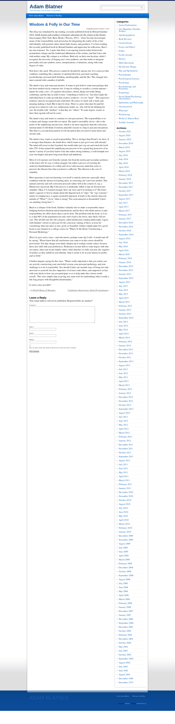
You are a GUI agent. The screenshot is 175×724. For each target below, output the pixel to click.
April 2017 (124, 206)
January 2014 (125, 345)
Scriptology (124, 92)
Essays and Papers (127, 46)
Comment (32, 305)
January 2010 (125, 531)
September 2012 (126, 408)
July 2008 (123, 583)
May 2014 (123, 329)
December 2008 (126, 567)
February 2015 (125, 305)
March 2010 (124, 523)
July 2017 (123, 202)
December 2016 (126, 222)
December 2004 (126, 638)
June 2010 (123, 511)
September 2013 (126, 361)
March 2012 (124, 432)
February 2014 (125, 341)
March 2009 (124, 559)
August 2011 (124, 460)
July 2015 (123, 286)
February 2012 (125, 436)
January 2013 (125, 393)
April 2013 (124, 381)
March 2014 (124, 337)
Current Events (125, 42)
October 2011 (125, 452)
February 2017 (125, 214)
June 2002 (123, 670)
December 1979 (126, 682)
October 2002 (125, 654)
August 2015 (124, 282)
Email (31, 333)
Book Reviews (125, 38)
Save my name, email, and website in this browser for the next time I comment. (52, 348)
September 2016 (126, 234)
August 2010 (124, 504)
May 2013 (123, 377)
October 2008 (125, 571)
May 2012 (123, 424)
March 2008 (124, 599)
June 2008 (123, 587)
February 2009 (125, 563)
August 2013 (124, 365)
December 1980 (126, 678)
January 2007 (125, 615)
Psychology (124, 82)
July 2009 (123, 547)
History (122, 58)
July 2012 (123, 416)
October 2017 (125, 190)
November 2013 (126, 353)
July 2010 (123, 507)
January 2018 (125, 178)
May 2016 (123, 246)
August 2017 (124, 198)
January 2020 (125, 139)
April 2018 (124, 167)
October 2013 (125, 357)
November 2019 (126, 143)
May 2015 (123, 293)
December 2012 (126, 397)
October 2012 (125, 404)
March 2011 (124, 480)
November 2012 (126, 400)
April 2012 (124, 428)
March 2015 (124, 301)
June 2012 (123, 420)
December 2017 (126, 182)
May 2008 (123, 591)
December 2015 (126, 266)
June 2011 (123, 468)
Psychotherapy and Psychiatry (127, 87)
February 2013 (125, 389)
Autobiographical (127, 35)
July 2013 (123, 369)
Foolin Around (125, 54)
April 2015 (124, 297)
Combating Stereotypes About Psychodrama (88, 290)
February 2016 (125, 258)
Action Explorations (128, 25)
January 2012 (125, 440)
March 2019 (124, 147)
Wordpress (127, 703)
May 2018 (123, 163)
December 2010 (126, 492)
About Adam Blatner (36, 15)
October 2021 (125, 131)
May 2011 (123, 472)
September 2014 (126, 317)
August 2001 (124, 674)
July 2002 (123, 666)
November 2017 (126, 186)
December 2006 (126, 618)
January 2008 (125, 607)
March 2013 (124, 385)
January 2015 (125, 309)
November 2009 (126, 539)
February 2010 (125, 527)
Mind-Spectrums (126, 62)
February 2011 (125, 484)
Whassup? (123, 110)
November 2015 (126, 270)
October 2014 (125, 313)
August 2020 (124, 135)
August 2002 (124, 662)
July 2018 (123, 155)
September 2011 (126, 456)
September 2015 (126, 278)
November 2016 (126, 226)
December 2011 (126, 444)
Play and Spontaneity (128, 70)
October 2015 (125, 274)
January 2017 (125, 218)
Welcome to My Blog (54, 15)
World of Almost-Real (129, 118)
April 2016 (124, 250)
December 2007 (126, 611)
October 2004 (125, 642)
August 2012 (124, 412)
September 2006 (126, 622)
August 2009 (124, 543)
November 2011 (126, 448)
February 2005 (125, 634)
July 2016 (123, 242)
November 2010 (126, 496)
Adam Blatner (46, 6)
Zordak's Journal (126, 122)
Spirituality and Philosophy (131, 102)
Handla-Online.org (141, 703)
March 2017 (124, 210)
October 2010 (125, 500)
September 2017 (126, 194)
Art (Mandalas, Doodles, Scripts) (130, 29)
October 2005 (125, 630)
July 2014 (123, 321)
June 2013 (123, 373)
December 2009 (126, 535)
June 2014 (123, 325)
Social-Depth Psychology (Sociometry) (130, 97)
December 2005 (126, 626)
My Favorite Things (127, 66)
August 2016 (124, 238)
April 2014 (124, 333)
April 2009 (124, 555)
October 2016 (125, 230)
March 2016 (124, 254)
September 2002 (126, 658)
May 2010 (123, 515)
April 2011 (124, 476)
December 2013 (126, 349)
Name (31, 327)
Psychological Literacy (129, 78)
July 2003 (123, 650)
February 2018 (125, 175)
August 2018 (124, 151)
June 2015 (123, 289)
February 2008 (125, 603)
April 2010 (124, 519)
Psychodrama (125, 74)
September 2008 (126, 575)
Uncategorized (125, 106)
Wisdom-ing (124, 114)
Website (31, 340)
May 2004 (123, 646)
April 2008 (124, 595)
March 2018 (124, 171)
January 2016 (125, 262)
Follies (122, 50)
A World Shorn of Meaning (43, 290)
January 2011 (125, 488)
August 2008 (124, 579)
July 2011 (123, 464)
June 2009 (123, 551)
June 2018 (123, 159)
